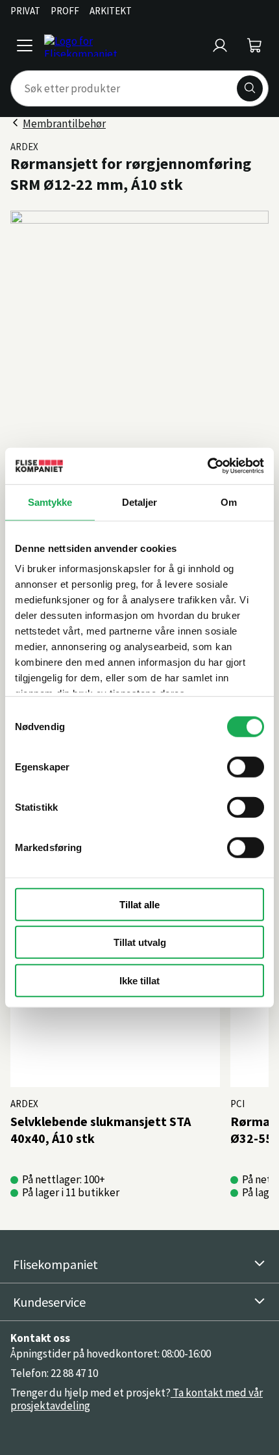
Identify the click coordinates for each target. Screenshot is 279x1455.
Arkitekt (111, 11)
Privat (25, 11)
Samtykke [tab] (50, 501)
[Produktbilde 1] (139, 340)
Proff (65, 11)
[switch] (245, 766)
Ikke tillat (139, 980)
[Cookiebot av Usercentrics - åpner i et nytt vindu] (207, 466)
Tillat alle (139, 904)
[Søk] (250, 88)
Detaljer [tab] (140, 501)
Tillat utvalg (140, 942)
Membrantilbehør (64, 123)
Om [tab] (229, 501)
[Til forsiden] (122, 45)
